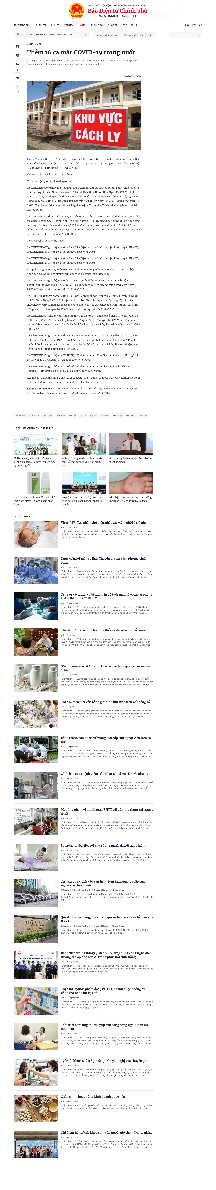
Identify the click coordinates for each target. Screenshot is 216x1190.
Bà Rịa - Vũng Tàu (88, 415)
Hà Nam (130, 415)
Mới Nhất (190, 25)
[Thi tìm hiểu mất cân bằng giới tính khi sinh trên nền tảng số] (36, 714)
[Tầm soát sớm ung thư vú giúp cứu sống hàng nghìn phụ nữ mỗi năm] (36, 1036)
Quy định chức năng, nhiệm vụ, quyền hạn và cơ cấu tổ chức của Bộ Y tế (107, 919)
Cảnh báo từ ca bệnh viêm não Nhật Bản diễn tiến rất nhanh (104, 774)
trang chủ (24, 25)
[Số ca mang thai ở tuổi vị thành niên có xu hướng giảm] (131, 444)
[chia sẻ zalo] (17, 55)
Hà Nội (72, 415)
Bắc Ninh (61, 415)
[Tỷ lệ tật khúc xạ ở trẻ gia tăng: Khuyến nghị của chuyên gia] (36, 1072)
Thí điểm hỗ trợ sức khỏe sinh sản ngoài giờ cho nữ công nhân (106, 1132)
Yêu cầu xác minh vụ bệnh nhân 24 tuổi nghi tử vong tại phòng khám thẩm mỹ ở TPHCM (106, 596)
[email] (149, 35)
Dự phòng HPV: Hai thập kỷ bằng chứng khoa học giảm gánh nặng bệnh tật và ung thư (83, 501)
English (125, 16)
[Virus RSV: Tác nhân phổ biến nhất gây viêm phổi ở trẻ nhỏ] (36, 534)
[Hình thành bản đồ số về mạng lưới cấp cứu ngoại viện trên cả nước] (36, 749)
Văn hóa (69, 25)
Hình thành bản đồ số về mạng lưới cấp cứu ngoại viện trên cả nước (106, 740)
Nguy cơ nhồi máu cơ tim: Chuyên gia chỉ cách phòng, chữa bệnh (103, 560)
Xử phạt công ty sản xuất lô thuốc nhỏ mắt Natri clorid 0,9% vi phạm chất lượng (34, 501)
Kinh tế (55, 25)
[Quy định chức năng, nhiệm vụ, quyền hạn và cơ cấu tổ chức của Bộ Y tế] (36, 929)
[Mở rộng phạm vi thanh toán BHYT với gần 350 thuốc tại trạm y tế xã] (36, 821)
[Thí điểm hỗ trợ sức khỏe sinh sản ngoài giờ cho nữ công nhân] (36, 1144)
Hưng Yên (142, 415)
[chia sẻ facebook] (17, 46)
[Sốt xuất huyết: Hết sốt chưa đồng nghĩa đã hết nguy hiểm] (36, 857)
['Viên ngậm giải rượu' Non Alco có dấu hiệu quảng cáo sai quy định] (36, 678)
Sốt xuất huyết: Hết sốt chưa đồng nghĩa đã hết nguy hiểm (103, 845)
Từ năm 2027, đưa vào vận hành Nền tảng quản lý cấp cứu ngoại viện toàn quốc (103, 883)
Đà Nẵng (105, 415)
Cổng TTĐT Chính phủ (107, 35)
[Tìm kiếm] (200, 25)
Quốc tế (112, 25)
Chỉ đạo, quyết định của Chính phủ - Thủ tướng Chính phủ (85, 890)
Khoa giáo (97, 25)
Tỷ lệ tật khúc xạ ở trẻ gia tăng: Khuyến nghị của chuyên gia (104, 1061)
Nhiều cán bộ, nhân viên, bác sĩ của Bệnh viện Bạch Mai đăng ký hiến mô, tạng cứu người (34, 462)
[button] (82, 34)
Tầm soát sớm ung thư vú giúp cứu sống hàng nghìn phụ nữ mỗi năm (104, 1027)
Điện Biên (117, 415)
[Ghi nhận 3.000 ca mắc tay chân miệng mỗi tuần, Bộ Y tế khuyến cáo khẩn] (131, 483)
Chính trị (41, 25)
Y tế (39, 44)
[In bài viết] (17, 77)
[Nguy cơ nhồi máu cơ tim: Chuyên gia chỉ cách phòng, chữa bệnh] (36, 570)
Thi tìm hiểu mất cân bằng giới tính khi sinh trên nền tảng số (105, 702)
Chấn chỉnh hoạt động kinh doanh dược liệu (93, 1096)
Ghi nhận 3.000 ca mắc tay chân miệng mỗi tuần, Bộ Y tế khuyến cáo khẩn (130, 499)
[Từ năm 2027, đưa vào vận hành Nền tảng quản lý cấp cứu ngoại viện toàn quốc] (36, 893)
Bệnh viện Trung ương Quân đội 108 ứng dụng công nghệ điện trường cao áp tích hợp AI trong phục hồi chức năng (106, 955)
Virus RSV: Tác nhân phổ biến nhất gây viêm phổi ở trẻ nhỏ (104, 522)
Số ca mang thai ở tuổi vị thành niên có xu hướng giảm (130, 460)
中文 (135, 16)
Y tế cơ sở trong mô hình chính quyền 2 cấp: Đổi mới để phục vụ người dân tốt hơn (83, 462)
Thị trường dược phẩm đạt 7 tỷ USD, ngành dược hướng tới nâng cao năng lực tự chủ (103, 991)
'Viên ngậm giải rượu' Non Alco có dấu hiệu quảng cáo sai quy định (106, 668)
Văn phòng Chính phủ (133, 35)
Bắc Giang (48, 415)
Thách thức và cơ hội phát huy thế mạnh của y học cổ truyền (104, 630)
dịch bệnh (20, 415)
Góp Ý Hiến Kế (130, 25)
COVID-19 (34, 415)
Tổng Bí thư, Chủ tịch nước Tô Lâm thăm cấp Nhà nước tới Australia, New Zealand (50, 34)
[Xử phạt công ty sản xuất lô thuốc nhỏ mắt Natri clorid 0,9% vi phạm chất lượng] (36, 483)
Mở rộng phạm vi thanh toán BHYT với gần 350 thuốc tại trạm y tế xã (107, 811)
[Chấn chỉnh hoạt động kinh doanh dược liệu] (36, 1108)
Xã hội (82, 25)
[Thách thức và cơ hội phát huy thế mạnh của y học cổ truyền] (36, 642)
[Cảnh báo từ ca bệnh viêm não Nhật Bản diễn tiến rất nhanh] (36, 785)
